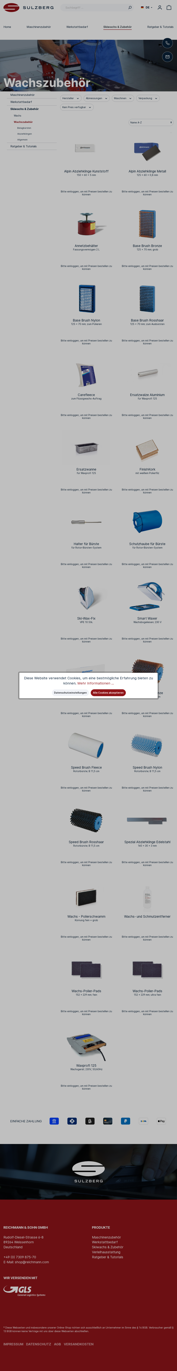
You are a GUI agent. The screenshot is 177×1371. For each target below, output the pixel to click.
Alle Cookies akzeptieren (108, 692)
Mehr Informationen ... (95, 683)
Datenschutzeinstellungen (70, 692)
